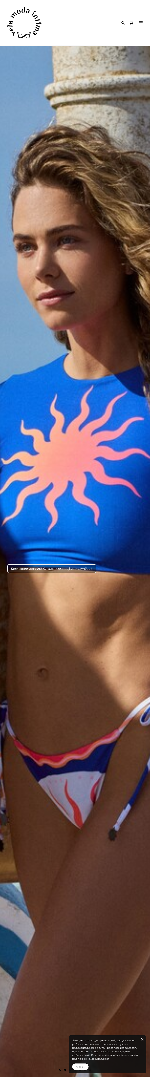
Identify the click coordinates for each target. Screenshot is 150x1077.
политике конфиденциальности (91, 1058)
